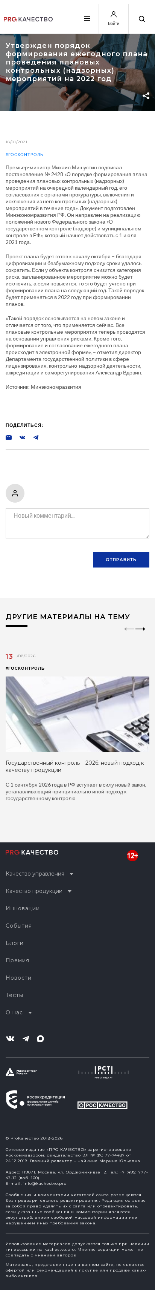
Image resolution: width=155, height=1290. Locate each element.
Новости (19, 977)
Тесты (14, 995)
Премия (17, 960)
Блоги (15, 943)
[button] (140, 635)
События (19, 925)
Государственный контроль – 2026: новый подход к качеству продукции (75, 766)
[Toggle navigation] (87, 18)
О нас (14, 1012)
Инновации (23, 908)
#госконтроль (24, 154)
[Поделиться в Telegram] (32, 437)
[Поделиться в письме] (9, 437)
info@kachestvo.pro (45, 1183)
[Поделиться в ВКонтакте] (18, 437)
